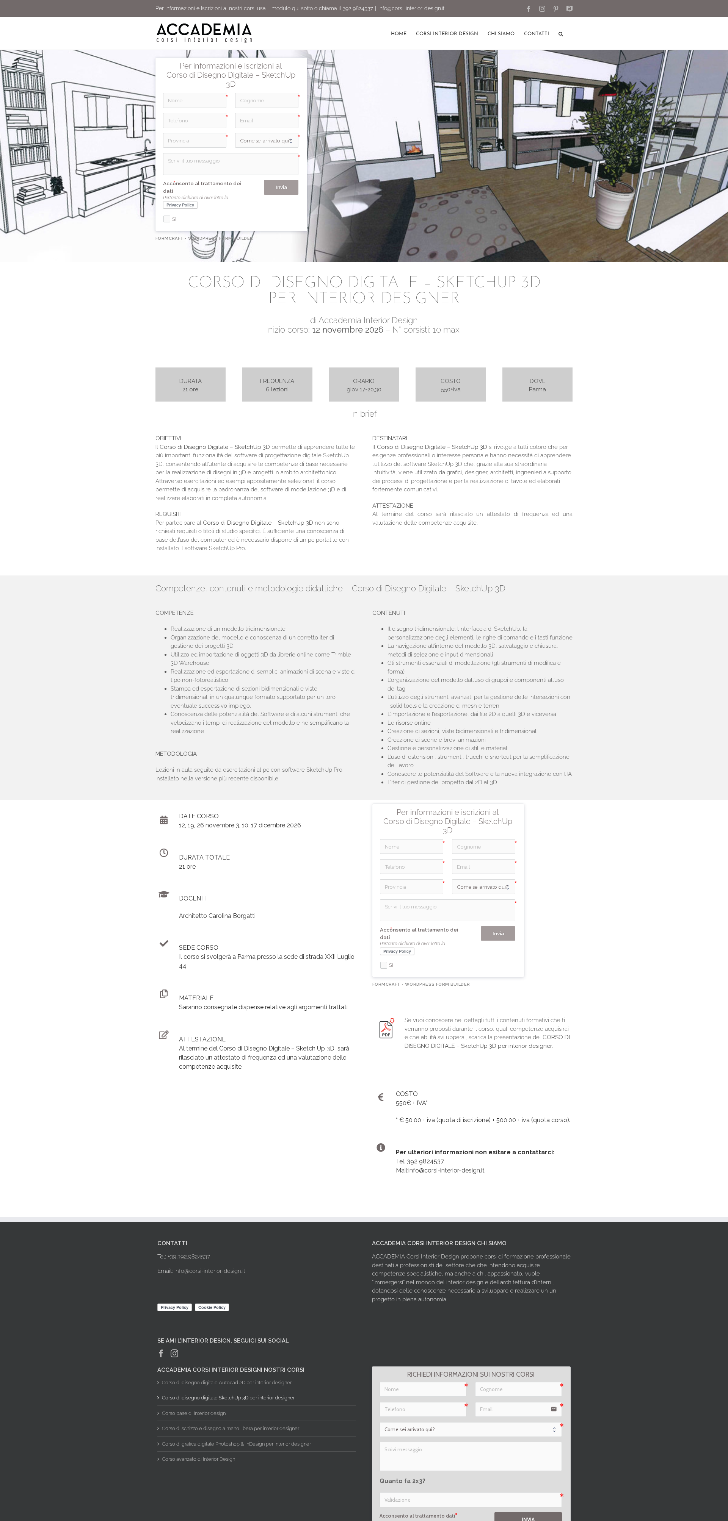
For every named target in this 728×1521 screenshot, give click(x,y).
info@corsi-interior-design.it (411, 8)
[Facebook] (161, 1353)
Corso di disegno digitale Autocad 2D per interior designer (227, 1382)
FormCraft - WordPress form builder (204, 238)
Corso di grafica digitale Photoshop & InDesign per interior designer (236, 1443)
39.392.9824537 (190, 1256)
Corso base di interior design (194, 1413)
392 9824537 (358, 8)
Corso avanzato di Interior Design (198, 1459)
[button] (561, 33)
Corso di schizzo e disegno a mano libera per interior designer (230, 1428)
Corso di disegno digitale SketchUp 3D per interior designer (228, 1398)
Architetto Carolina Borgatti (217, 915)
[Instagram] (174, 1353)
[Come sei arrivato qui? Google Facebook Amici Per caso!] (471, 1429)
